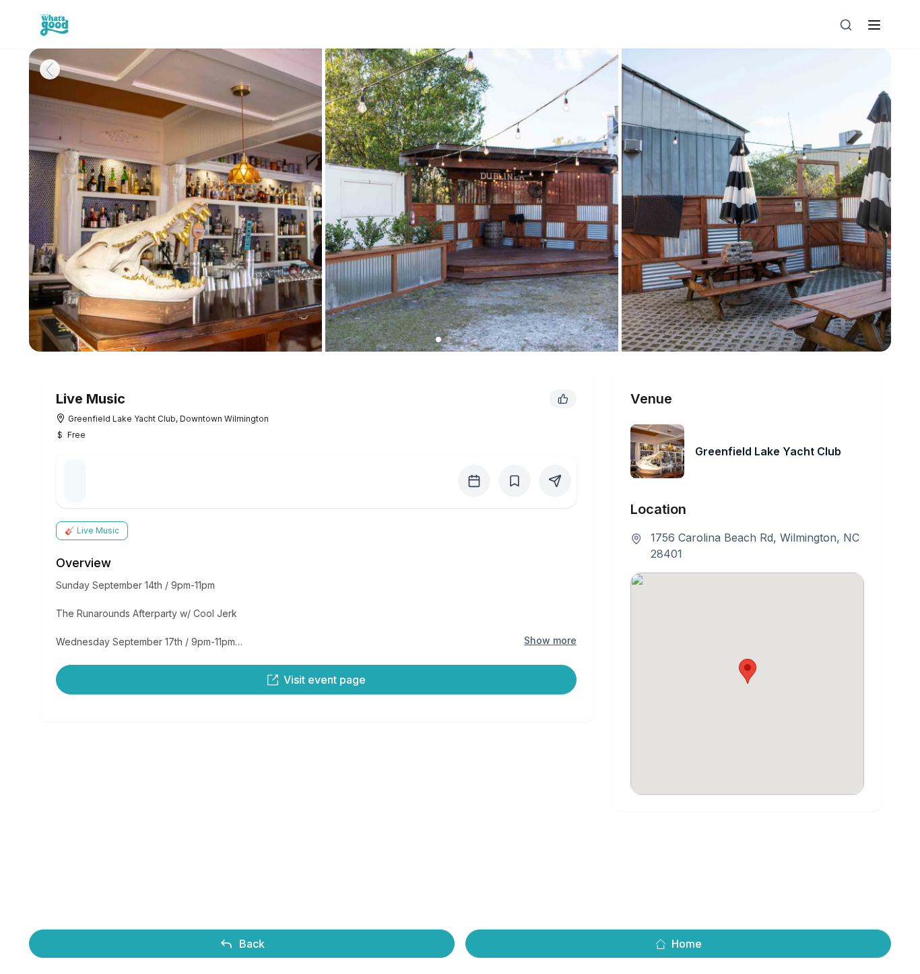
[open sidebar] (874, 24)
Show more (550, 640)
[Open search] (846, 25)
